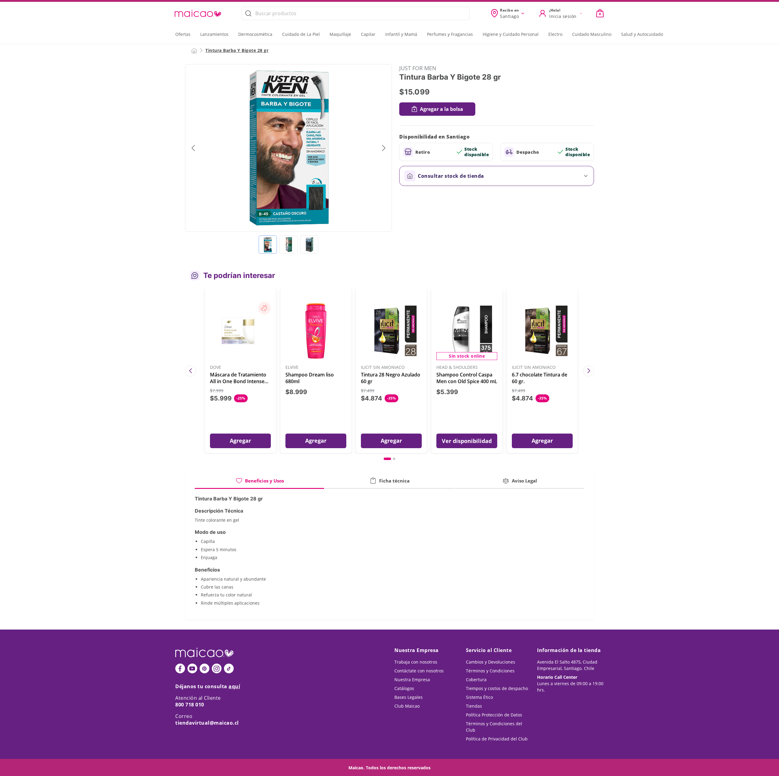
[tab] (259, 483)
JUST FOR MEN (417, 68)
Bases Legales (408, 697)
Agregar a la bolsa (441, 109)
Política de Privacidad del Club (497, 739)
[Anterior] (190, 371)
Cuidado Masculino (591, 34)
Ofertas (182, 34)
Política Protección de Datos (494, 715)
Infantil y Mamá (401, 34)
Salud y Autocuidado (642, 34)
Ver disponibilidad (467, 441)
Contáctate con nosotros (419, 671)
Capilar (368, 34)
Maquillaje (340, 34)
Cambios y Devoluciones (490, 662)
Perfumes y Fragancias (450, 34)
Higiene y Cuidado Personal (511, 34)
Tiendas (474, 706)
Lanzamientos (214, 34)
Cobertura (476, 679)
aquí (234, 686)
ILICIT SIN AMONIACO (383, 367)
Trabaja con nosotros (415, 662)
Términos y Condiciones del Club (494, 727)
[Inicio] (194, 50)
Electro (555, 34)
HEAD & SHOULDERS (457, 367)
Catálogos (404, 688)
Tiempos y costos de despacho (497, 688)
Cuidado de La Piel (301, 34)
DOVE (215, 367)
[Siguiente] (588, 371)
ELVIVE (292, 367)
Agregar (240, 440)
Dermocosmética (255, 34)
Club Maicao (407, 706)
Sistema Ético (479, 697)
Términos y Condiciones (490, 671)
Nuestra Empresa (412, 679)
